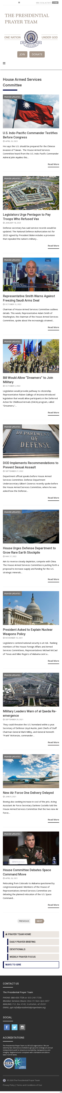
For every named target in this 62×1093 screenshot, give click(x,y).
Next (39, 921)
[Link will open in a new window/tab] (7, 1027)
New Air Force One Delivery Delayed (28, 793)
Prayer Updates (12, 97)
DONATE (37, 54)
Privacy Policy (9, 1085)
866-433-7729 (17, 997)
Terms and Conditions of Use (29, 1085)
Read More (53, 164)
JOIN (22, 54)
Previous (24, 921)
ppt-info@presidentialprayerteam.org (28, 1007)
